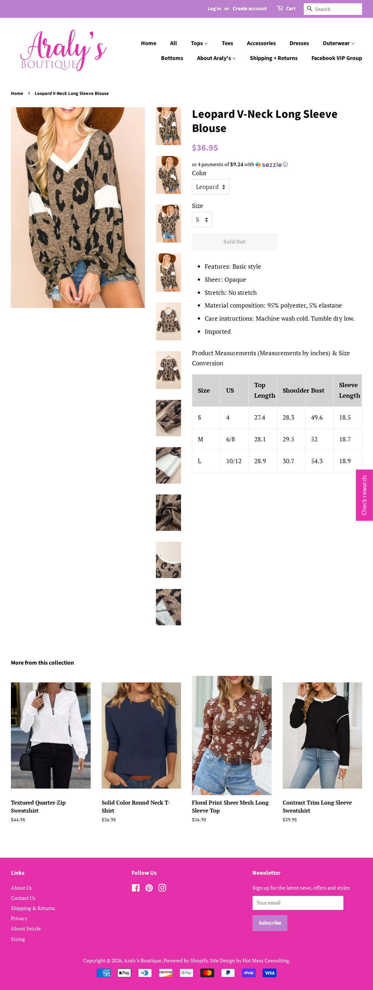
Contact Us (23, 897)
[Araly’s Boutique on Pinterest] (149, 889)
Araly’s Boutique (142, 960)
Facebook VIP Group (336, 58)
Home (148, 43)
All (173, 43)
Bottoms (172, 58)
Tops (197, 43)
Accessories (261, 43)
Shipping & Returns (33, 908)
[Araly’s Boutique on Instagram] (162, 889)
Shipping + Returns (274, 58)
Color (199, 173)
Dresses (299, 43)
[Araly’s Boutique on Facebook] (135, 889)
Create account (250, 8)
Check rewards (364, 495)
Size (197, 205)
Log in (214, 8)
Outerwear (337, 43)
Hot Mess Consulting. (266, 960)
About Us (21, 887)
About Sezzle (26, 928)
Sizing (18, 938)
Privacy (19, 918)
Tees (227, 43)
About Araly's (214, 58)
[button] (277, 164)
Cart (290, 8)
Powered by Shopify (186, 960)
